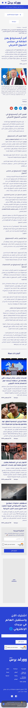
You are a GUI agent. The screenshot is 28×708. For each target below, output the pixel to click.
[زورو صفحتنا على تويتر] (2, 2)
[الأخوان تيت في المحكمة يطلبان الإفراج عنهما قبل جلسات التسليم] (14, 461)
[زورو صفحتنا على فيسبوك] (5, 2)
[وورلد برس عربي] (14, 2)
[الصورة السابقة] (23, 76)
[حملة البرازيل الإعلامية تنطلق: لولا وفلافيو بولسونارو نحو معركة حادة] (14, 420)
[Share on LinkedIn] (16, 108)
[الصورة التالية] (4, 76)
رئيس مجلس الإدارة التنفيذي (10, 209)
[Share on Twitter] (20, 108)
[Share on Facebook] (25, 108)
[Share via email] (11, 108)
